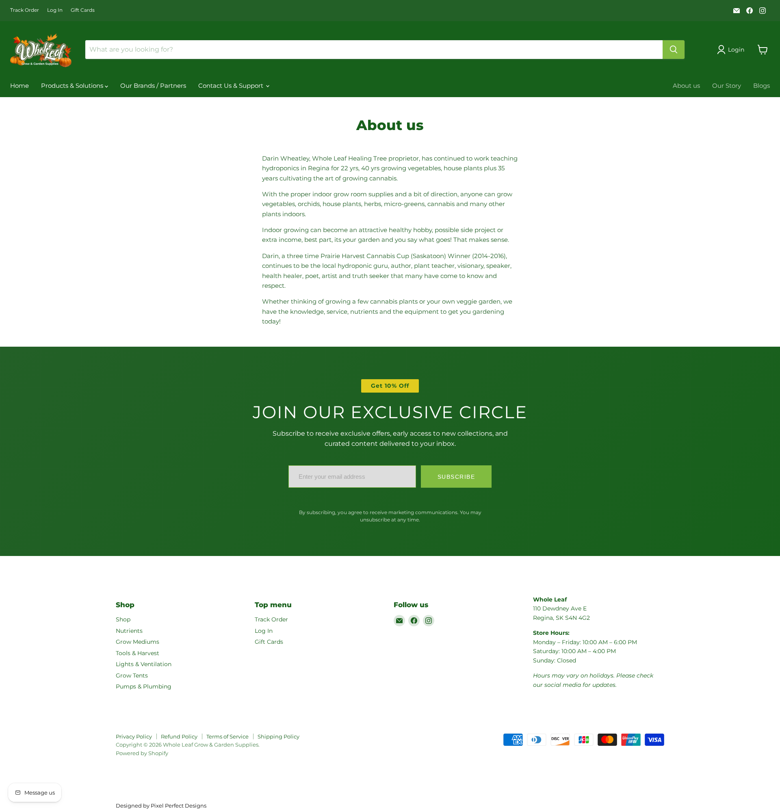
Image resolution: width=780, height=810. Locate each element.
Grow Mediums (137, 641)
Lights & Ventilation (143, 664)
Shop (123, 619)
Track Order (24, 10)
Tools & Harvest (137, 653)
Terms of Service (227, 736)
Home (19, 85)
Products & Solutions (73, 85)
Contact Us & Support (231, 85)
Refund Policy (179, 736)
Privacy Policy (134, 736)
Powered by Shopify (142, 753)
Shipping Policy (278, 736)
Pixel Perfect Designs (178, 805)
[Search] (674, 49)
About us (686, 85)
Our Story (726, 85)
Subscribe (456, 476)
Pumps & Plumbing (143, 686)
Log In (55, 10)
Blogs (761, 85)
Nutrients (129, 630)
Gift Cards (83, 10)
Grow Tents (132, 675)
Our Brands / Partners (153, 85)
